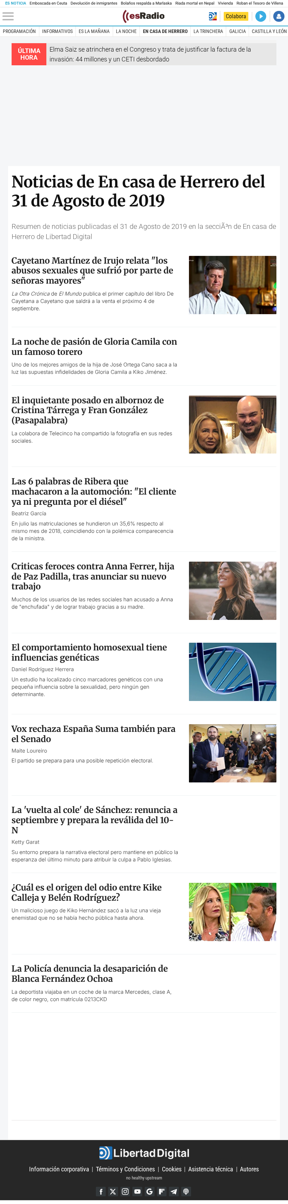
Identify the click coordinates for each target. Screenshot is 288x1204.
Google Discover (150, 1192)
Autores (249, 1169)
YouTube (137, 1192)
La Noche (126, 31)
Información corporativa (59, 1169)
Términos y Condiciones (125, 1169)
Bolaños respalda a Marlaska (146, 3)
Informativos (57, 31)
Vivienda (225, 3)
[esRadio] (143, 16)
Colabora (236, 16)
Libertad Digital (144, 1152)
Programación (19, 31)
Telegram (174, 1192)
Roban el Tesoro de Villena (259, 3)
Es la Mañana (94, 31)
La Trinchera (208, 31)
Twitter (113, 1192)
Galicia (237, 31)
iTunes (186, 1192)
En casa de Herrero (165, 31)
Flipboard (162, 1192)
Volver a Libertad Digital (213, 16)
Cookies (172, 1169)
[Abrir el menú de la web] (61, 16)
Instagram (125, 1192)
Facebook (101, 1192)
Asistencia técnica (210, 1169)
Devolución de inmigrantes (94, 3)
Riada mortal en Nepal (194, 3)
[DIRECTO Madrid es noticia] (260, 16)
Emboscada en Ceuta (48, 3)
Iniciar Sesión (278, 16)
